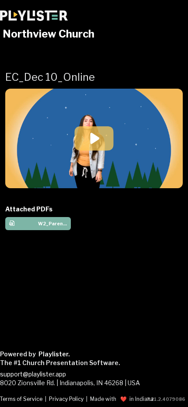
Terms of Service (21, 399)
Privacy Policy (66, 399)
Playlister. (54, 354)
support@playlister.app (33, 374)
